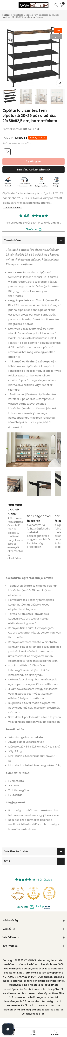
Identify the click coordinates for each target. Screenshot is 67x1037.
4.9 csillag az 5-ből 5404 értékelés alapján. (33, 223)
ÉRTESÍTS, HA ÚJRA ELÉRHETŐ (33, 169)
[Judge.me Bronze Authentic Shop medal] (17, 893)
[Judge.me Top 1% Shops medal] (33, 893)
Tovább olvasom (12, 207)
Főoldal (6, 15)
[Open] (7, 1029)
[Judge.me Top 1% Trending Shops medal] (49, 893)
